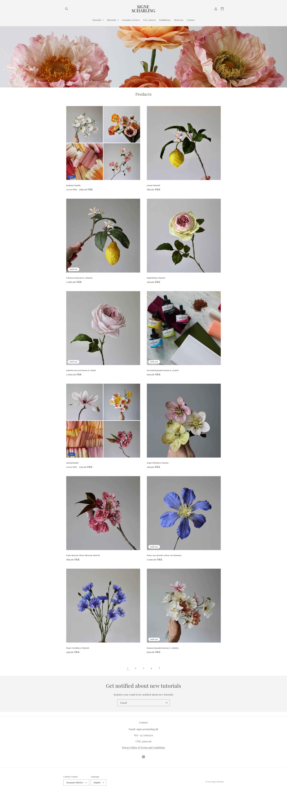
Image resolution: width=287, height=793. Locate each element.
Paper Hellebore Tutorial (158, 463)
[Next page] (159, 668)
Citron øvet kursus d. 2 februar (79, 278)
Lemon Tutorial (153, 185)
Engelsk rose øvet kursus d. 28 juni (81, 370)
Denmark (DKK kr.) (74, 782)
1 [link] (127, 667)
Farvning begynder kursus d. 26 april (163, 370)
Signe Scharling (218, 782)
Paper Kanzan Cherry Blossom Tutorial (83, 555)
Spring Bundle (72, 463)
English (97, 782)
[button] (66, 9)
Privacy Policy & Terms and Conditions (143, 747)
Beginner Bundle (73, 185)
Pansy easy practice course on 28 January (164, 555)
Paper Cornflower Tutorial (77, 648)
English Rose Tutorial (156, 278)
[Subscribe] (166, 702)
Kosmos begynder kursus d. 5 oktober (163, 648)
